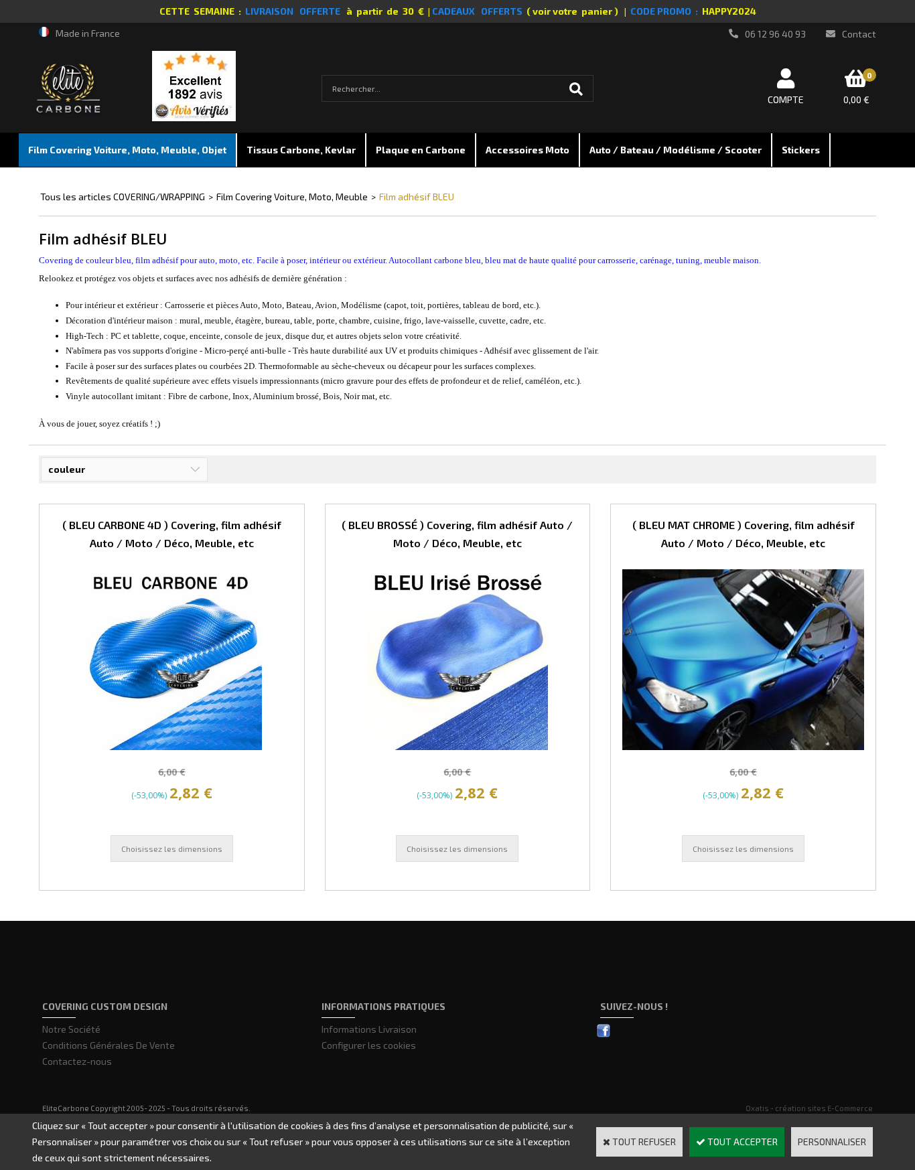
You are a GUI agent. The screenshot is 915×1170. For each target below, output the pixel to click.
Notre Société (71, 1029)
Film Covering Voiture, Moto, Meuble (292, 196)
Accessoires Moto (527, 149)
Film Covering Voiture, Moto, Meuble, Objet (127, 149)
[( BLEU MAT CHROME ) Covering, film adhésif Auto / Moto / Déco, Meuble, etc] (743, 746)
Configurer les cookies (369, 1045)
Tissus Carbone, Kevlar (301, 149)
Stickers (801, 149)
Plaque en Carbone (421, 149)
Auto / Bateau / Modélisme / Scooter (675, 149)
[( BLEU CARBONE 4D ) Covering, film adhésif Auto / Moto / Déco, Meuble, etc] (171, 746)
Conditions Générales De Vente (108, 1045)
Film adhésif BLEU (416, 196)
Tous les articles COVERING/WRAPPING (122, 196)
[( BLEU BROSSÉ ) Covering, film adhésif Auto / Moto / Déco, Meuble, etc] (457, 746)
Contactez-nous (77, 1061)
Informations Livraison (369, 1029)
